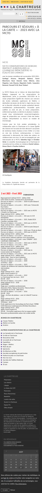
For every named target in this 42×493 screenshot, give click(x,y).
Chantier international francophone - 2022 (15, 248)
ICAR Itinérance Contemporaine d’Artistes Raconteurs (18, 306)
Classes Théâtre (8, 321)
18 (11, 465)
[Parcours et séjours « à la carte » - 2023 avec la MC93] (20, 48)
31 (6, 470)
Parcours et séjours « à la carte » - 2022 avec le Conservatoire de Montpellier (16, 251)
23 (36, 465)
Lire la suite (7, 432)
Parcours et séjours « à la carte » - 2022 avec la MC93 (19, 243)
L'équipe (6, 385)
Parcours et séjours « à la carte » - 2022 (14, 245)
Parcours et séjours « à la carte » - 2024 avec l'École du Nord (21, 230)
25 (11, 467)
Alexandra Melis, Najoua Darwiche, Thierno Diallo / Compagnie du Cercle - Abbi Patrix (18, 289)
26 (16, 467)
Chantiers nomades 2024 (9, 221)
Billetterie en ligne (33, 12)
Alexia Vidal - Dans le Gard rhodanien (13, 257)
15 (31, 462)
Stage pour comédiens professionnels (13, 286)
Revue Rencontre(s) (9, 394)
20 (21, 465)
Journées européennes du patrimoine (15, 353)
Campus (5, 362)
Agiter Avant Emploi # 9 (9, 300)
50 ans (5, 364)
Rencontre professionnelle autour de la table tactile (18, 313)
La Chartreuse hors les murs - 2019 (12, 277)
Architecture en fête (9, 351)
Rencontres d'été (8, 338)
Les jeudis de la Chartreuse (12, 340)
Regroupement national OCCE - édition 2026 (15, 198)
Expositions (6, 342)
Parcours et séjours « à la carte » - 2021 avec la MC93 (19, 254)
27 (21, 467)
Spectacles (6, 349)
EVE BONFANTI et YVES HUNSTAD (14, 445)
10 (6, 462)
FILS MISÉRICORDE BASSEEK (12, 442)
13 (21, 462)
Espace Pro (7, 405)
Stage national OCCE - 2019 (10, 272)
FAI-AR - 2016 (5, 293)
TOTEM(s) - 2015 (6, 302)
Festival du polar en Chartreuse (13, 355)
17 (6, 465)
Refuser (12, 490)
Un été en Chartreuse (10, 335)
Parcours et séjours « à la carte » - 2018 (14, 281)
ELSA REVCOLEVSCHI (10, 444)
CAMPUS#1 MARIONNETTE (10, 241)
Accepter (5, 490)
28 (26, 467)
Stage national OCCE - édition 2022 (12, 246)
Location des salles (9, 399)
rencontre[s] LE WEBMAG (35, 18)
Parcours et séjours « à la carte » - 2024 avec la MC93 (19, 223)
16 (36, 462)
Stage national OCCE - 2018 (10, 282)
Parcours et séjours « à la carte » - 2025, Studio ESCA (18, 219)
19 (16, 465)
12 (16, 462)
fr (20, 14)
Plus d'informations (21, 484)
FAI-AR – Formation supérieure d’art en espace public (18, 311)
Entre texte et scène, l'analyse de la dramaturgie (17, 200)
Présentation (7, 380)
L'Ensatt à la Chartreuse (9, 212)
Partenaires (7, 391)
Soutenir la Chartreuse (10, 402)
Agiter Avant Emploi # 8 (9, 309)
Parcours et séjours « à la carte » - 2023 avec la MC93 (19, 232)
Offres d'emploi (8, 408)
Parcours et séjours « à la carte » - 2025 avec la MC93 (19, 210)
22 (31, 465)
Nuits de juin (7, 347)
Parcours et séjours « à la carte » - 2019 (14, 264)
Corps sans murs (6, 209)
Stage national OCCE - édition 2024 (12, 225)
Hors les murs (7, 358)
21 (26, 465)
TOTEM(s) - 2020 (6, 263)
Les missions (7, 382)
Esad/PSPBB (5, 284)
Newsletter (7, 396)
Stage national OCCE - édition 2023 (12, 234)
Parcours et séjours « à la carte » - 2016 (14, 291)
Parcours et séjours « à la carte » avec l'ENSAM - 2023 (19, 239)
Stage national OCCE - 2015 (10, 308)
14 (26, 462)
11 (11, 462)
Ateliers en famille (9, 323)
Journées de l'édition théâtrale (13, 360)
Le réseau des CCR (9, 388)
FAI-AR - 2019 (5, 279)
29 (31, 467)
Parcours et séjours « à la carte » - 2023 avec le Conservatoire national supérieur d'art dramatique (17, 236)
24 (6, 467)
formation (28, 195)
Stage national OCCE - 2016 (10, 299)
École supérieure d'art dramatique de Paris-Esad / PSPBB (20, 304)
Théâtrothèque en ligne (34, 16)
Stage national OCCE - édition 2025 (12, 214)
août (21, 452)
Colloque (4, 270)
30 (36, 467)
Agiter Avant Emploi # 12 (9, 273)
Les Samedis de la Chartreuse (12, 333)
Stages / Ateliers (8, 344)
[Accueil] (21, 7)
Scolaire (5, 325)
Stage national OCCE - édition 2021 (12, 255)
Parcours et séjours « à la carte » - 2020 (14, 259)
